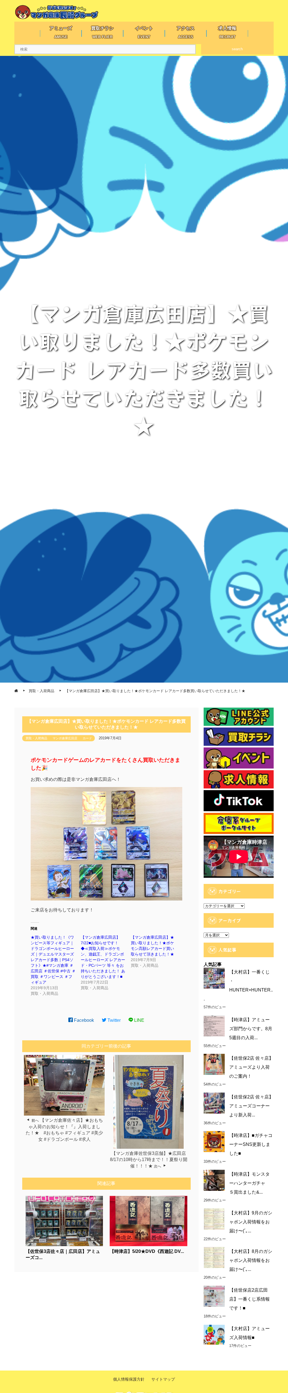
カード (87, 738)
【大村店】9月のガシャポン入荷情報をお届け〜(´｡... (250, 1221)
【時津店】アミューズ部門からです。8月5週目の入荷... (250, 1028)
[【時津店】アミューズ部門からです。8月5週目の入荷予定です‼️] (214, 1025)
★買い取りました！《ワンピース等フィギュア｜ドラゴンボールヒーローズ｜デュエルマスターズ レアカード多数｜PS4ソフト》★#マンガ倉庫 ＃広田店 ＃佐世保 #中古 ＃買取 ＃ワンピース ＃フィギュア (53, 959)
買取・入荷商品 (36, 738)
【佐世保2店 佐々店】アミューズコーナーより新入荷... (251, 1106)
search (237, 49)
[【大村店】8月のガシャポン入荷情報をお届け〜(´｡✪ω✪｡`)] (214, 1257)
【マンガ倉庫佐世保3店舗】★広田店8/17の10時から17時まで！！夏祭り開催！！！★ (148, 1159)
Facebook (83, 1020)
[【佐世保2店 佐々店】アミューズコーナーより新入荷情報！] (214, 1103)
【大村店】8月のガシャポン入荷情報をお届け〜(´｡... (250, 1260)
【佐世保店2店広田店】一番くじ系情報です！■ (249, 1299)
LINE (138, 1020)
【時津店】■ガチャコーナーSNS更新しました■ (251, 1144)
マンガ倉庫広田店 (65, 738)
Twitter (113, 1020)
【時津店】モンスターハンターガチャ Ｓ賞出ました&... (249, 1183)
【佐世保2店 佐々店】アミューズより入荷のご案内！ (251, 1067)
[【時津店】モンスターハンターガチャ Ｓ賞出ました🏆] (214, 1180)
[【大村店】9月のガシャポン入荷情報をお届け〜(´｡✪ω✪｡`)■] (214, 1219)
